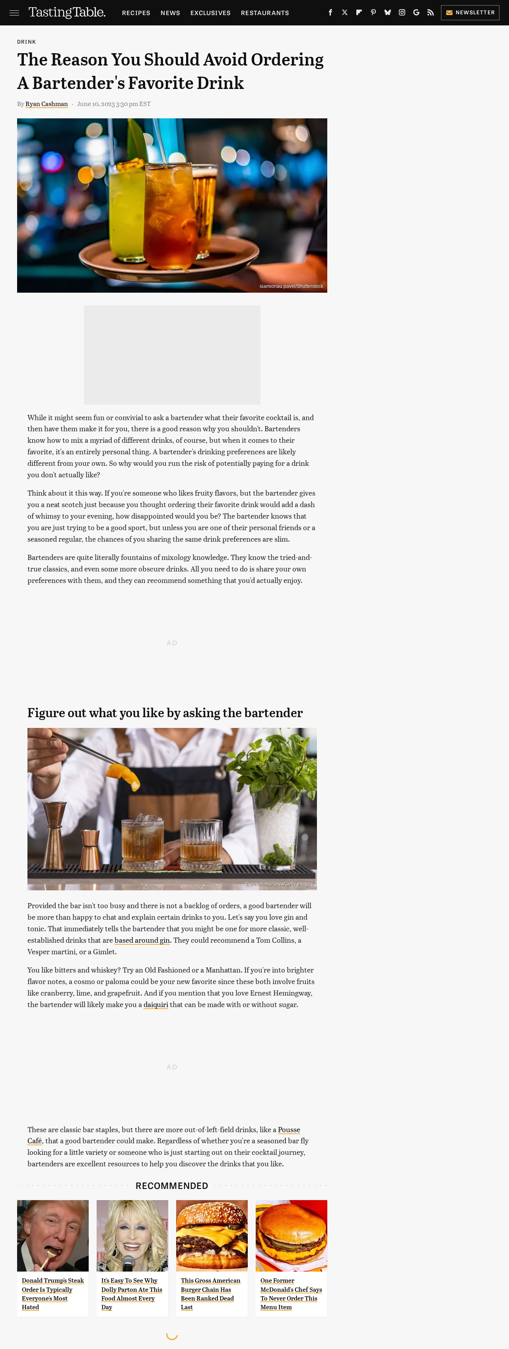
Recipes (136, 12)
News (170, 12)
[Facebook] (330, 14)
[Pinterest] (373, 14)
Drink (26, 41)
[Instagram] (402, 14)
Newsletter (475, 12)
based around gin (142, 940)
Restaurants (265, 12)
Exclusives (210, 12)
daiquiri (156, 1004)
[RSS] (431, 14)
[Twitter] (345, 14)
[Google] (416, 14)
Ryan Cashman (46, 103)
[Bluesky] (388, 14)
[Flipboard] (359, 14)
